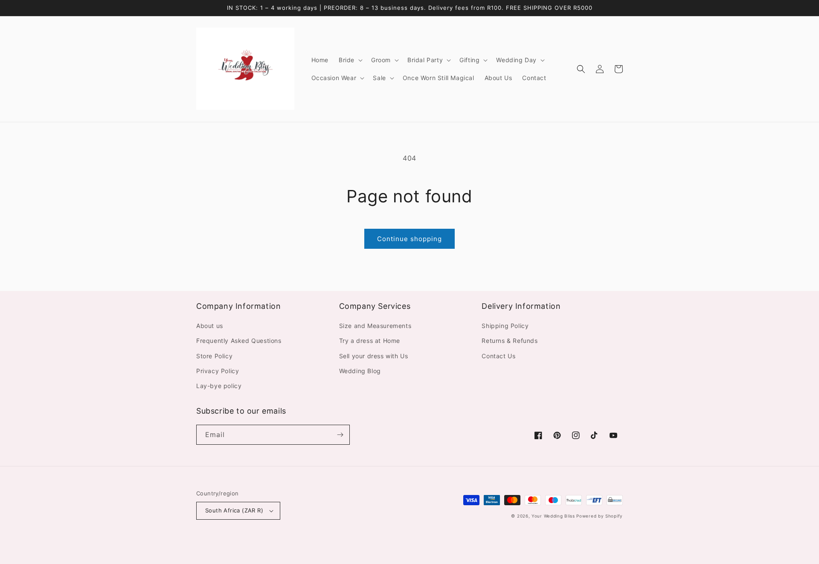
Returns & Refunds (509, 340)
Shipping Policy (505, 325)
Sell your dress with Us (373, 356)
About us (209, 325)
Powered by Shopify (599, 515)
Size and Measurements (375, 325)
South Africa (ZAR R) (234, 510)
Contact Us (498, 356)
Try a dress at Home (369, 340)
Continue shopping (409, 239)
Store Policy (214, 356)
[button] (350, 60)
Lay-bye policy (218, 385)
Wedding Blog (360, 370)
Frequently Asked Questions (239, 340)
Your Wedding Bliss (553, 515)
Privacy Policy (217, 370)
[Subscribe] (340, 435)
